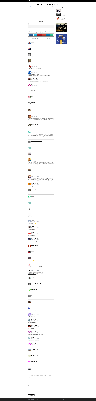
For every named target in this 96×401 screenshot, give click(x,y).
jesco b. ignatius (34, 343)
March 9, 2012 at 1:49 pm (34, 54)
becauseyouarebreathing (36, 169)
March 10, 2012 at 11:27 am (35, 227)
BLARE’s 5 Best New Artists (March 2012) (34, 39)
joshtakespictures (35, 238)
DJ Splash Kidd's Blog (35, 133)
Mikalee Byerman (34, 53)
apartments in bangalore (36, 313)
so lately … (34, 74)
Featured (62, 9)
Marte (32, 220)
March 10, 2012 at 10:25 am (35, 214)
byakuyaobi (33, 189)
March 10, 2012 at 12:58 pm (35, 233)
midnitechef (33, 158)
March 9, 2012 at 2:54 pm (35, 91)
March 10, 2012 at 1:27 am (35, 176)
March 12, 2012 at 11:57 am (35, 326)
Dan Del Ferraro (34, 257)
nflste (32, 251)
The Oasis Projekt (35, 115)
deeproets (33, 295)
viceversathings (34, 355)
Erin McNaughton (34, 124)
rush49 (32, 337)
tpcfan (32, 48)
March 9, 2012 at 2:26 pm (35, 85)
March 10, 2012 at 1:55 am (35, 184)
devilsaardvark (34, 65)
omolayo (33, 307)
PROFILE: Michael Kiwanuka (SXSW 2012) (47, 39)
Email (29, 388)
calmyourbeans (34, 319)
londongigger (34, 289)
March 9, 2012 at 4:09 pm (35, 116)
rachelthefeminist (35, 263)
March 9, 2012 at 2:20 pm (35, 79)
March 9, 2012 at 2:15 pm (34, 72)
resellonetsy (34, 59)
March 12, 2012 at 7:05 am (35, 320)
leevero (33, 50)
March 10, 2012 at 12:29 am (35, 159)
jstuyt (32, 196)
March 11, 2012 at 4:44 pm (35, 278)
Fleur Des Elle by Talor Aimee (37, 283)
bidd (32, 213)
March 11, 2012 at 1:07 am (35, 264)
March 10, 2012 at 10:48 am (35, 221)
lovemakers (33, 226)
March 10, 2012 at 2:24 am (35, 190)
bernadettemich (34, 175)
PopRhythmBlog (34, 183)
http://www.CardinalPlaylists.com (32, 274)
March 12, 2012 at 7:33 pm (35, 338)
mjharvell (33, 232)
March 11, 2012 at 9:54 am (35, 270)
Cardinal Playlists (35, 269)
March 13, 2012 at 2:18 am (35, 350)
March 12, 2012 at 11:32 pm (35, 344)
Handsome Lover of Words (36, 141)
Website (29, 391)
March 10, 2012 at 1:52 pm (35, 239)
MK (31, 71)
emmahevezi (33, 109)
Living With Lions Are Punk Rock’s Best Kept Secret (64, 15)
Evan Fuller (33, 277)
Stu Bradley (33, 90)
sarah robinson (34, 245)
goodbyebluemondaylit (36, 78)
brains (32, 42)
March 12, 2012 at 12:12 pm (35, 332)
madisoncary (33, 84)
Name (29, 385)
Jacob (32, 207)
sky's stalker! (34, 216)
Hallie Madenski (34, 349)
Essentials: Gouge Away (64, 10)
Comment (29, 377)
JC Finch (33, 96)
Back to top (63, 399)
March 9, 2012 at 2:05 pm (35, 66)
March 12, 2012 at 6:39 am (35, 314)
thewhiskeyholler (35, 325)
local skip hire (34, 361)
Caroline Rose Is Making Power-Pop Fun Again (64, 18)
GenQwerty (33, 102)
